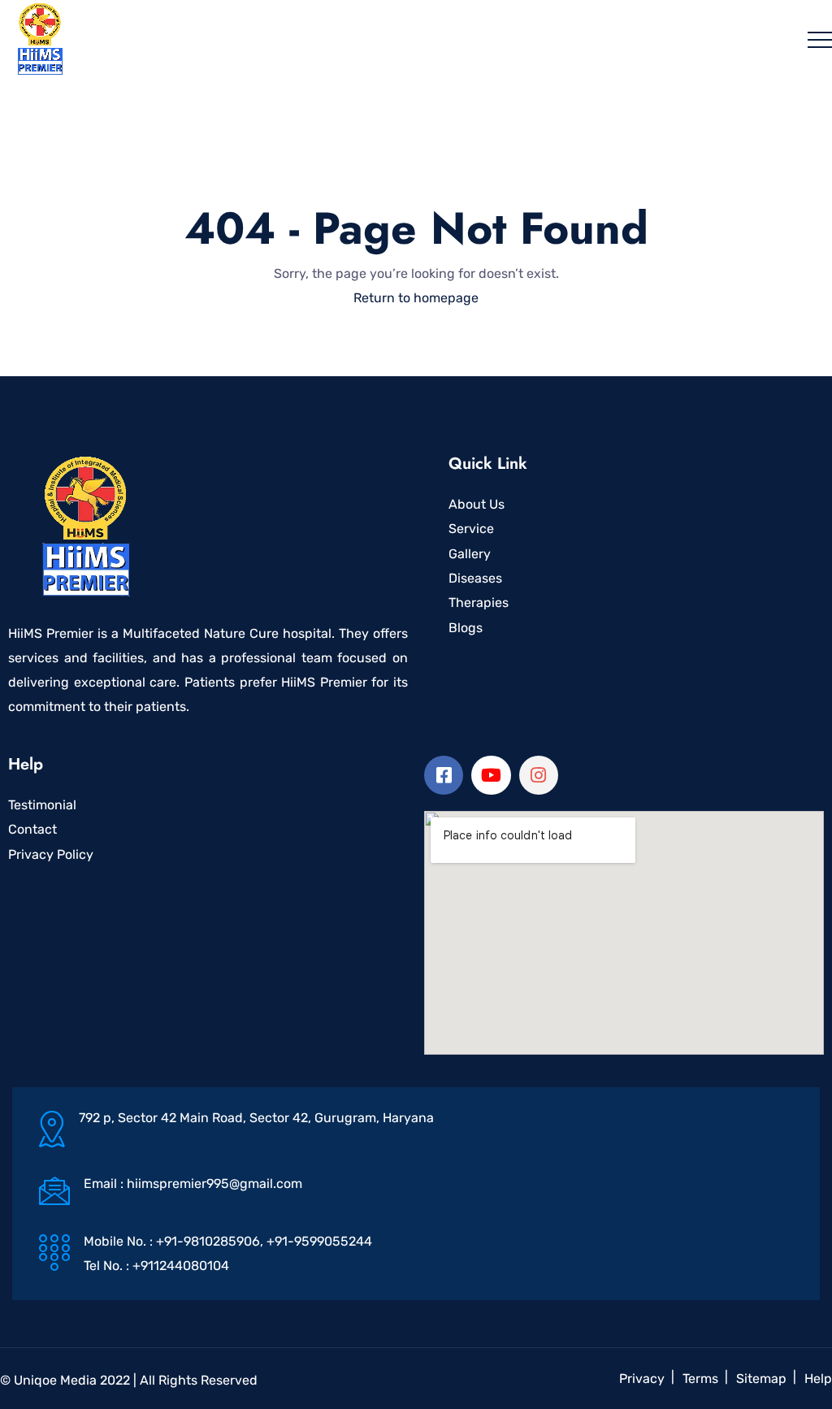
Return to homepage (416, 298)
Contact (32, 829)
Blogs (465, 627)
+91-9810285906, (211, 1241)
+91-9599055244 (319, 1241)
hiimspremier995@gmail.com (214, 1183)
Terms (700, 1378)
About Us (476, 504)
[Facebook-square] (443, 775)
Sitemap (761, 1378)
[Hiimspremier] (41, 38)
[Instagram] (538, 775)
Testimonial (42, 805)
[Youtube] (490, 775)
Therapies (478, 602)
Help (818, 1378)
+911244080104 (180, 1265)
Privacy (642, 1378)
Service (471, 528)
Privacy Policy (50, 854)
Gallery (469, 553)
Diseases (475, 578)
